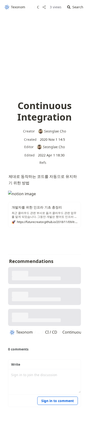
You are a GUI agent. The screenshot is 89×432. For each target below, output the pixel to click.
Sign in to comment (57, 400)
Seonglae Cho (55, 131)
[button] (75, 7)
